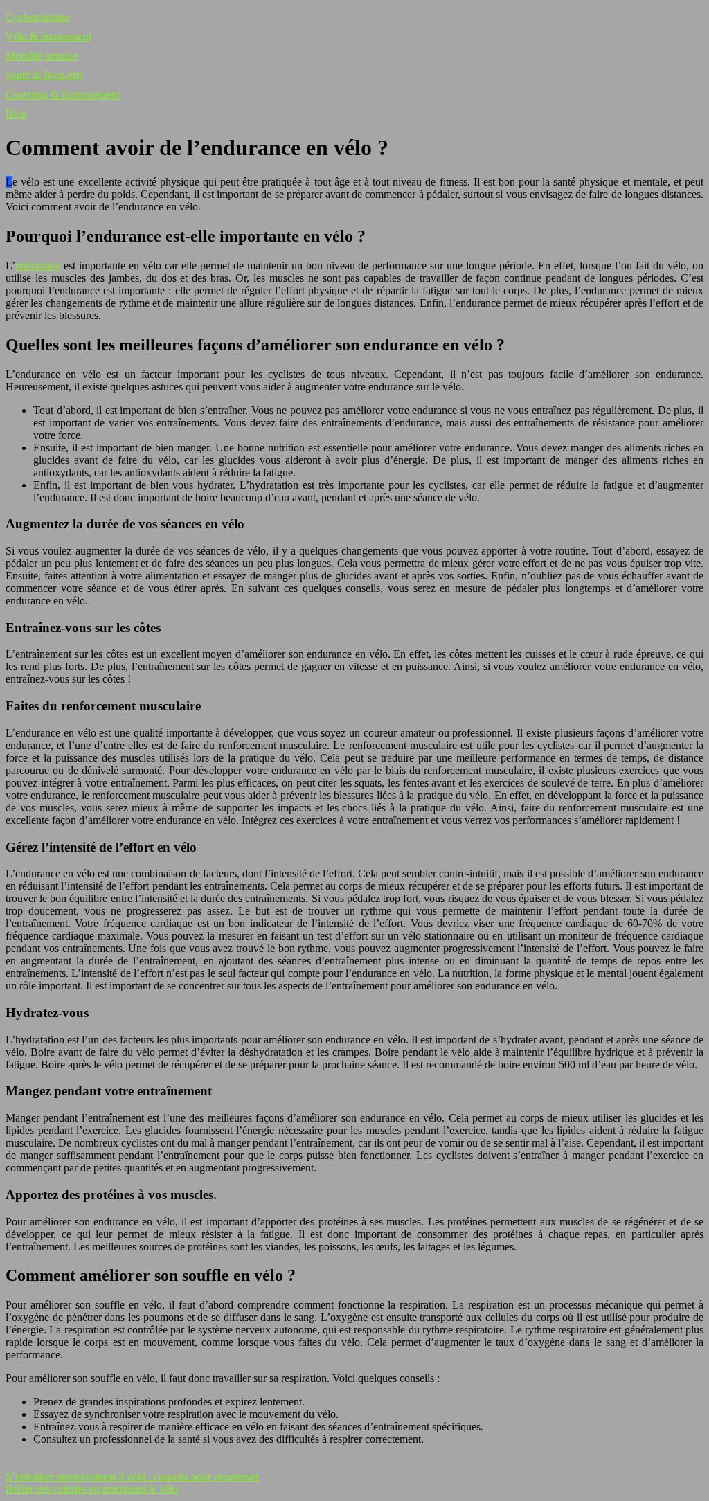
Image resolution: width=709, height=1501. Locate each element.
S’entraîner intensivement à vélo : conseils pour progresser (132, 1476)
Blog (16, 114)
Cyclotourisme (37, 17)
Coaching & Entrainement (63, 94)
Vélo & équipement (48, 36)
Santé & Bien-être (45, 75)
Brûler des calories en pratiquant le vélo (92, 1489)
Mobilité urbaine (42, 56)
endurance (37, 265)
